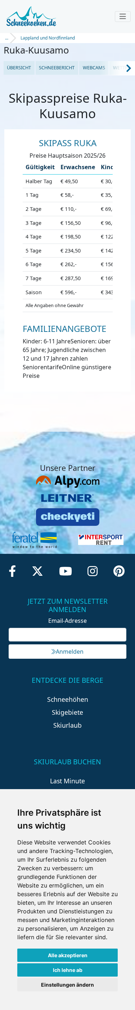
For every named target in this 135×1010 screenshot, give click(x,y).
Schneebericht (57, 67)
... (6, 38)
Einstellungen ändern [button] (67, 985)
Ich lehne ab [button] (67, 970)
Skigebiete (67, 712)
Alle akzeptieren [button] (67, 955)
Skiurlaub (67, 725)
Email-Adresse (67, 621)
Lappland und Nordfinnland (48, 38)
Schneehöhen (67, 699)
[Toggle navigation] (123, 16)
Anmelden (70, 651)
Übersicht (19, 67)
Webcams (94, 67)
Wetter (121, 67)
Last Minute (67, 781)
